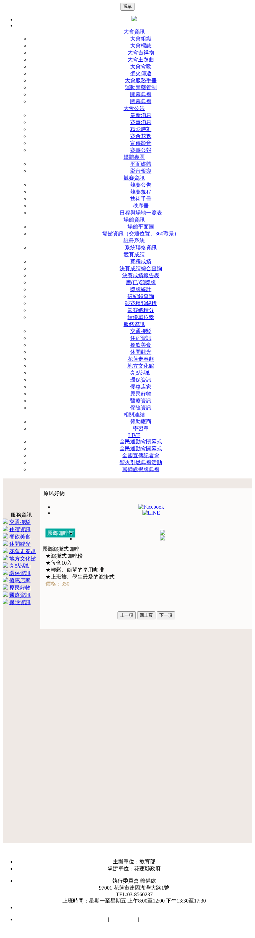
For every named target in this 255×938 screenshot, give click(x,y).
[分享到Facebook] (151, 507)
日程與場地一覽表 (141, 213)
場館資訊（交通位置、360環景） (140, 233)
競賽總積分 (141, 310)
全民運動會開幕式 (141, 448)
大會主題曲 (141, 59)
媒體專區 (134, 157)
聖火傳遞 (140, 73)
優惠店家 (140, 387)
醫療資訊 (140, 401)
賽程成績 (140, 261)
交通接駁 (140, 331)
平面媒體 (140, 164)
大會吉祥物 (141, 52)
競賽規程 (140, 192)
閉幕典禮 (140, 101)
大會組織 (140, 38)
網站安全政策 (91, 919)
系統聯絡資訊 (141, 247)
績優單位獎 (141, 317)
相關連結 (134, 414)
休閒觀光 (140, 352)
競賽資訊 (134, 178)
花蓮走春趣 (141, 359)
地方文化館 (141, 366)
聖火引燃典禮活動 (141, 462)
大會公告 (134, 108)
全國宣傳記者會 (140, 455)
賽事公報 (140, 150)
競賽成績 (134, 254)
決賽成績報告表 (140, 275)
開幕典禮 (140, 94)
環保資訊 (140, 380)
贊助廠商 (140, 421)
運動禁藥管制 (141, 87)
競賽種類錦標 (141, 303)
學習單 (141, 428)
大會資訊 (134, 31)
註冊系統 (134, 240)
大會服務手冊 (141, 80)
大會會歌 (140, 66)
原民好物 (140, 394)
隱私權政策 (123, 919)
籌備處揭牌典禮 (140, 469)
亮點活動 (140, 373)
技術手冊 (140, 199)
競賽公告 (140, 185)
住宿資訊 (140, 338)
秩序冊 (141, 206)
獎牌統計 (140, 289)
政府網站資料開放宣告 (167, 919)
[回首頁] (134, 19)
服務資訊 (134, 324)
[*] (162, 533)
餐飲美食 (140, 345)
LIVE (134, 435)
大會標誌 (140, 45)
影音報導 (140, 171)
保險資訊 (140, 407)
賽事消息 (140, 122)
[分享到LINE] (151, 513)
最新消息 (140, 115)
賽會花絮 (140, 136)
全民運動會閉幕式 (141, 441)
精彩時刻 (140, 129)
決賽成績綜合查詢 (141, 268)
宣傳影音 (140, 143)
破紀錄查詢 (141, 296)
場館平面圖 (141, 226)
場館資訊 (134, 219)
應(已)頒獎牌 (141, 282)
